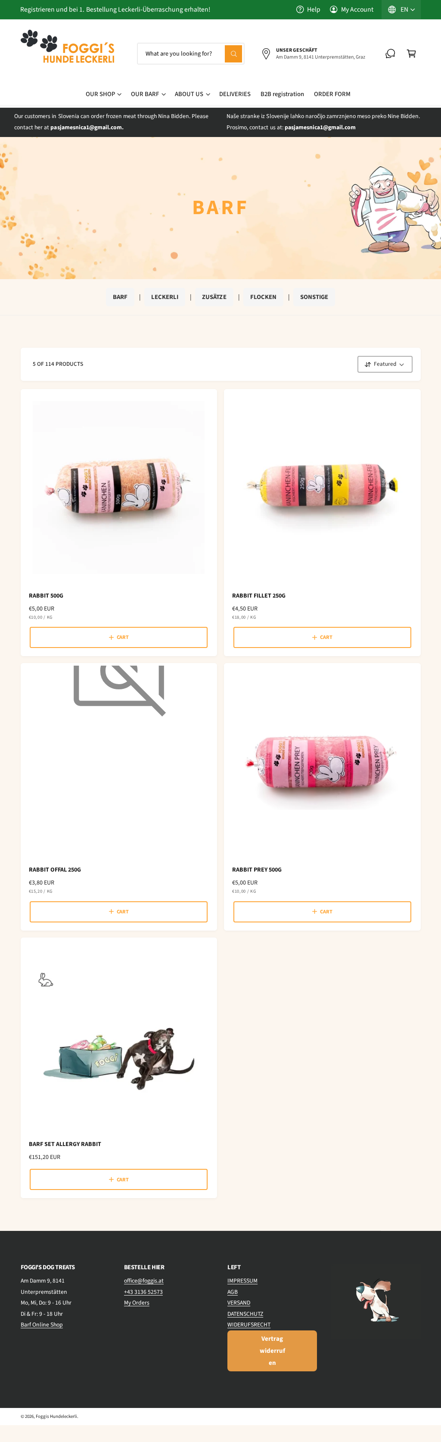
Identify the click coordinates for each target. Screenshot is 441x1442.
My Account (357, 9)
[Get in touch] (390, 53)
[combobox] (190, 53)
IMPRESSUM (242, 1281)
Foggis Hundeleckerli (56, 1416)
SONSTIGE (314, 297)
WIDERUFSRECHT (248, 1325)
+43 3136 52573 (143, 1292)
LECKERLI (164, 297)
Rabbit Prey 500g (257, 870)
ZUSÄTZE (214, 297)
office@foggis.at (144, 1281)
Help (313, 9)
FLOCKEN (263, 297)
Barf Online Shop (42, 1325)
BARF (120, 297)
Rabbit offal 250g (55, 870)
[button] (411, 53)
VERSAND (238, 1303)
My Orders (136, 1303)
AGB (232, 1292)
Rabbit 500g (46, 596)
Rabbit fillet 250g (259, 596)
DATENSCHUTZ (245, 1314)
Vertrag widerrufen (272, 1350)
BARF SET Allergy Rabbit (65, 1144)
